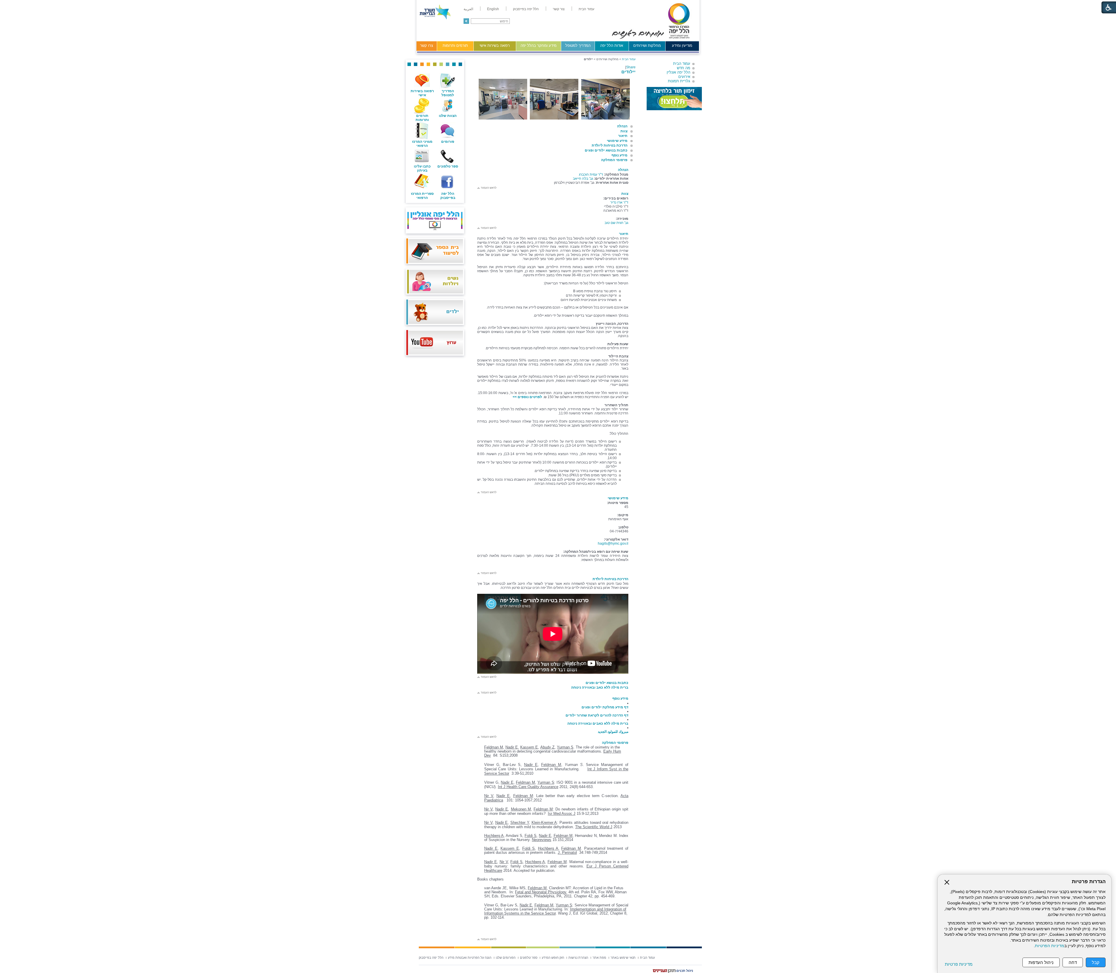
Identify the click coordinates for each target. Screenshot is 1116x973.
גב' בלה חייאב (583, 179)
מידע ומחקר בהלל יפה (539, 45)
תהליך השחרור (616, 405)
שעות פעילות (617, 344)
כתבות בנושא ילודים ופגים (606, 150)
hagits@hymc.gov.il (613, 543)
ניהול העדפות (1041, 962)
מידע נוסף (619, 155)
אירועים (684, 76)
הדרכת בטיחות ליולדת (609, 145)
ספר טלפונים (447, 166)
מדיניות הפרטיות (1049, 946)
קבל (1095, 962)
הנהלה (622, 126)
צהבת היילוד (618, 356)
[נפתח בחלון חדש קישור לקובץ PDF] (627, 568)
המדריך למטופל (578, 45)
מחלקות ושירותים (647, 45)
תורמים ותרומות (455, 45)
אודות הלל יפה (611, 45)
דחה (1073, 962)
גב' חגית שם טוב (616, 223)
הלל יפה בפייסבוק (447, 196)
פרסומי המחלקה (614, 160)
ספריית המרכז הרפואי (422, 196)
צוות (623, 131)
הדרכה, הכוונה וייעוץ (612, 324)
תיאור (622, 136)
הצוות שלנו (448, 116)
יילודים (628, 71)
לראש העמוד (488, 187)
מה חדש (683, 68)
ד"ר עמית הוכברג (591, 174)
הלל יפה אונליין (678, 72)
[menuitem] (586, 9)
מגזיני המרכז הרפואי (422, 144)
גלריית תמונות (679, 81)
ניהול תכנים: (684, 970)
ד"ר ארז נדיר (619, 202)
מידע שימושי (617, 141)
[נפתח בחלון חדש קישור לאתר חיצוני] (674, 98)
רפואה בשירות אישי (495, 45)
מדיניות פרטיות (958, 964)
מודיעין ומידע (682, 45)
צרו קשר (426, 45)
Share (631, 67)
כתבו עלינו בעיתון (422, 168)
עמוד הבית (681, 63)
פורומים (447, 142)
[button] (466, 21)
